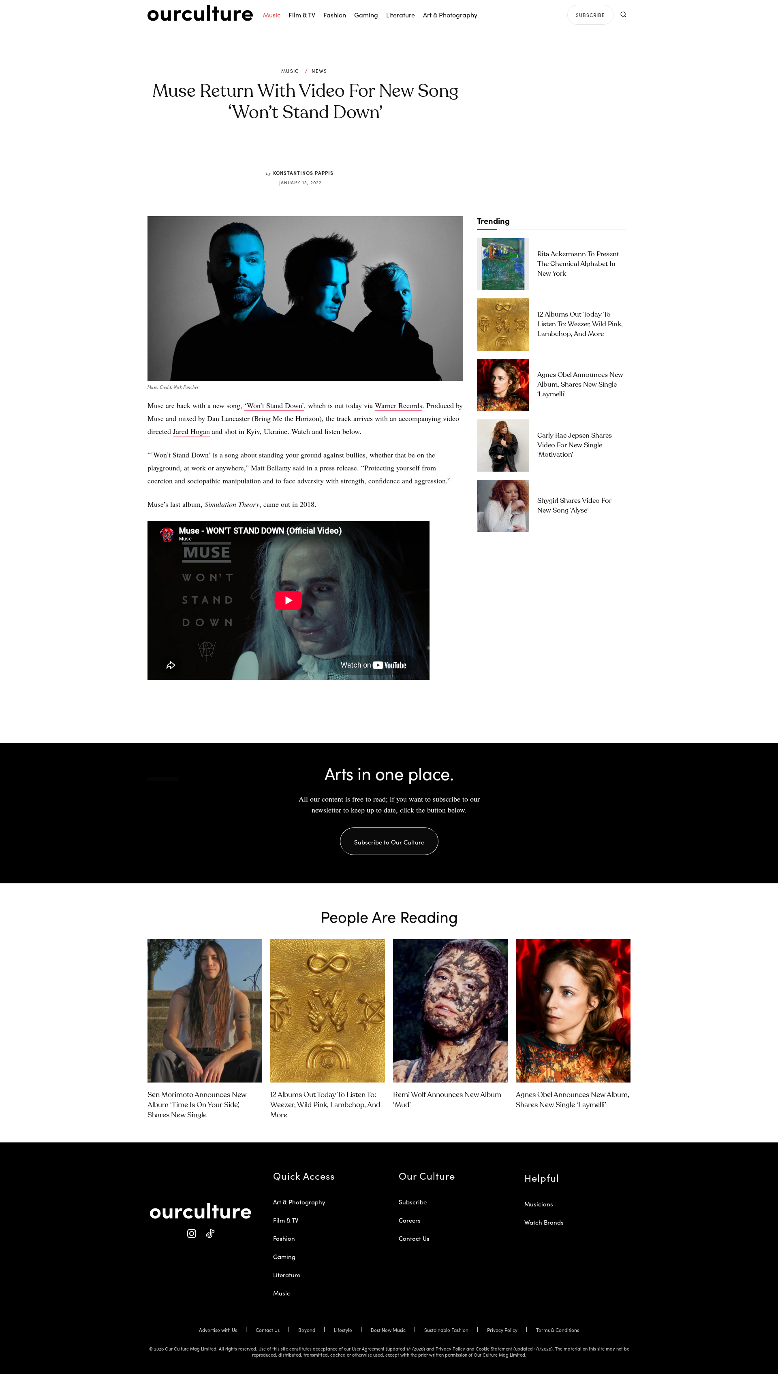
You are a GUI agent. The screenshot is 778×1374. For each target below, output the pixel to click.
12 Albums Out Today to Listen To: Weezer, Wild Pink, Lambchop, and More (580, 324)
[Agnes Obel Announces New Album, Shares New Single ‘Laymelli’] (503, 385)
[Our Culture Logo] (200, 13)
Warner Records (398, 405)
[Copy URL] (348, 151)
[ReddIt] (329, 151)
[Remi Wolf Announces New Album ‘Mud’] (450, 1011)
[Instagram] (191, 1234)
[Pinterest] (310, 151)
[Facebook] (292, 151)
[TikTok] (210, 1234)
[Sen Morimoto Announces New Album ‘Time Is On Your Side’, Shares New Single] (204, 1011)
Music (290, 70)
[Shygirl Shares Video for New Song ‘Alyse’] (503, 506)
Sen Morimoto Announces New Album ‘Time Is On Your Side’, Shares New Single (196, 1105)
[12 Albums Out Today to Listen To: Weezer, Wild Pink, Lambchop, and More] (503, 324)
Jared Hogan (191, 431)
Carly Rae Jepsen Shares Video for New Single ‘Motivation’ (574, 445)
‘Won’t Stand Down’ (274, 405)
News (319, 70)
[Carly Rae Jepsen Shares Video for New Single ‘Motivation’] (503, 445)
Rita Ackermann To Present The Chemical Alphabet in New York (578, 264)
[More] (366, 151)
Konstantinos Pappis (303, 172)
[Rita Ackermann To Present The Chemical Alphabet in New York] (503, 264)
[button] (623, 14)
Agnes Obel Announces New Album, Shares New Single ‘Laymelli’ (580, 385)
